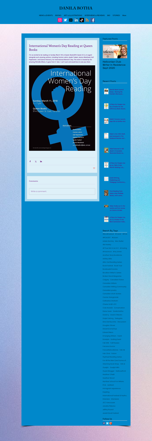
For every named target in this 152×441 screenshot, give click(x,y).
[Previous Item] (106, 51)
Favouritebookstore (110, 350)
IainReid (110, 385)
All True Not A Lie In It (111, 248)
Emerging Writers (109, 336)
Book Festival (108, 266)
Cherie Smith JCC (110, 304)
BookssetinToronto (110, 269)
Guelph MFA (114, 367)
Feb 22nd (106, 353)
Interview (106, 399)
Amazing (123, 248)
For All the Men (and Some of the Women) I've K (115, 360)
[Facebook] (92, 20)
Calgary (106, 280)
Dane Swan (107, 311)
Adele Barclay (108, 241)
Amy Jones (117, 252)
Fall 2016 (106, 343)
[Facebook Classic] (104, 423)
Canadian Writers (110, 283)
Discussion (122, 322)
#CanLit (118, 234)
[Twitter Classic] (107, 423)
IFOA (104, 385)
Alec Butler (119, 241)
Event (120, 336)
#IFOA (125, 234)
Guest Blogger (108, 371)
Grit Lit (122, 364)
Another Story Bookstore (112, 255)
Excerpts (106, 339)
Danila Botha (118, 311)
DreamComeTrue (110, 329)
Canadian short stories (112, 294)
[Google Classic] (110, 423)
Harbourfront (121, 371)
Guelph (106, 367)
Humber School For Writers (113, 381)
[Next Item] (124, 51)
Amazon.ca (107, 252)
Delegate (118, 318)
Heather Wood (108, 378)
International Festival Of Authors (115, 396)
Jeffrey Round (108, 410)
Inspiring (106, 392)
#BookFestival (108, 234)
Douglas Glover (109, 325)
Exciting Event (116, 339)
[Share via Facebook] (30, 161)
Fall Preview (114, 343)
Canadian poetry (109, 290)
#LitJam (115, 238)
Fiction (114, 353)
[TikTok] (82, 20)
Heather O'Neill (108, 374)
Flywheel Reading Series (112, 357)
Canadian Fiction (117, 280)
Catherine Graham (110, 301)
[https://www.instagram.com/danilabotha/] (60, 20)
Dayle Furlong (108, 318)
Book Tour (118, 266)
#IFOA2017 (106, 238)
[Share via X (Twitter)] (35, 161)
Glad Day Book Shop (111, 364)
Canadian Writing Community (114, 287)
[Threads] (71, 20)
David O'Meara (116, 315)
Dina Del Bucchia (109, 322)
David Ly (106, 315)
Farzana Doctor (109, 346)
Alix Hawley (107, 245)
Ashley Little (107, 259)
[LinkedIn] (76, 20)
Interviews (115, 399)
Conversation (119, 308)
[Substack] (87, 20)
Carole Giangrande (110, 297)
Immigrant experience (112, 388)
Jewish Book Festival (111, 413)
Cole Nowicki (108, 308)
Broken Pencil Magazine (112, 276)
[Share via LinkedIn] (41, 161)
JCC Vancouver (109, 403)
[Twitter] (65, 20)
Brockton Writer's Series (112, 273)
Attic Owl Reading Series (112, 262)
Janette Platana (109, 406)
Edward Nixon (108, 332)
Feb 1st (122, 350)
